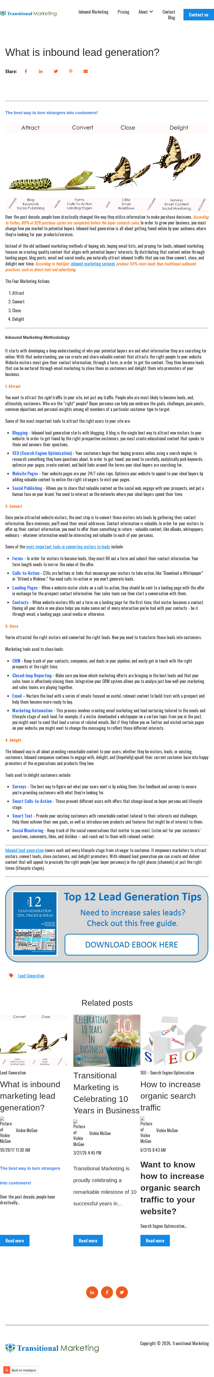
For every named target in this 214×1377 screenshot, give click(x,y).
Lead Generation (31, 976)
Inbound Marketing (93, 12)
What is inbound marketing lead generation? (30, 1096)
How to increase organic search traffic (170, 1096)
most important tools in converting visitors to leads (68, 546)
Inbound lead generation (24, 850)
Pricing (123, 12)
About (143, 12)
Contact (169, 12)
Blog (171, 17)
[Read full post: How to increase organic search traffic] (173, 1041)
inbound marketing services (93, 264)
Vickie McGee (26, 1130)
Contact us (199, 14)
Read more (14, 1240)
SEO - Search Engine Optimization (167, 1072)
